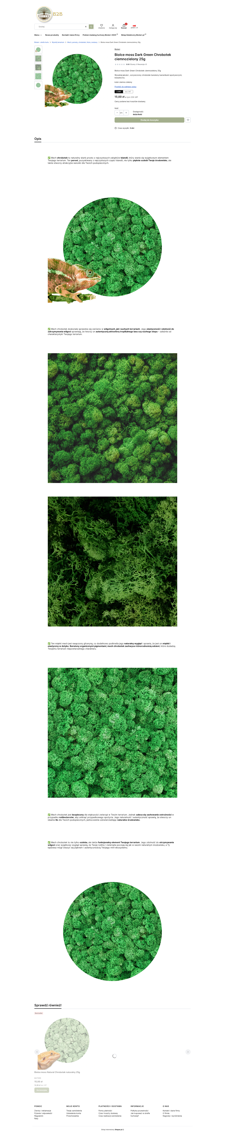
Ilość (116, 108)
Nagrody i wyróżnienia (172, 1116)
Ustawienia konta (73, 1113)
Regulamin (38, 1116)
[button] (91, 26)
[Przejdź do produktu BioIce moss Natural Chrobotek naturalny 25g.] (66, 1040)
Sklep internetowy (111, 1130)
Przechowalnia (72, 1116)
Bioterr (117, 49)
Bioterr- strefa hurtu (41, 42)
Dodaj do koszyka (149, 120)
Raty (36, 1118)
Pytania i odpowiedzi (43, 1113)
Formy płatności (105, 1110)
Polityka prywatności (139, 1110)
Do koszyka (42, 1090)
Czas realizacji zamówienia (110, 1116)
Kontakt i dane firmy (171, 1110)
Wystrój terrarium (58, 42)
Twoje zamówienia (74, 1110)
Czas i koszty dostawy (108, 1113)
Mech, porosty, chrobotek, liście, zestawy (82, 42)
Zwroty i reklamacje (42, 1110)
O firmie (166, 1113)
